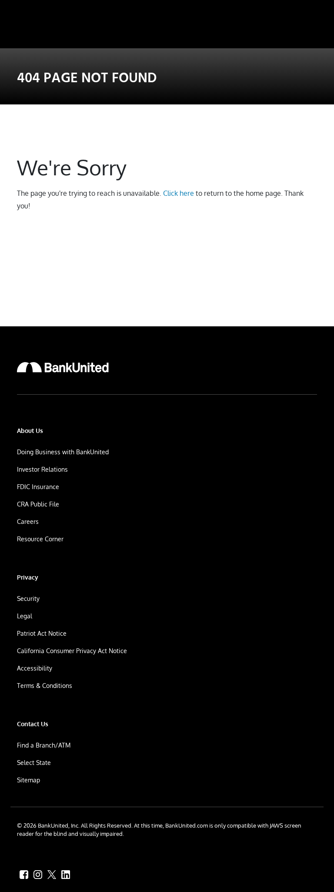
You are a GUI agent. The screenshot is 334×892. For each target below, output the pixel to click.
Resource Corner (40, 539)
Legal (24, 616)
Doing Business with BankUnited (63, 452)
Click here (178, 193)
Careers (28, 521)
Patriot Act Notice (42, 633)
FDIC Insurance (38, 486)
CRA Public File (38, 504)
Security (28, 598)
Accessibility (34, 668)
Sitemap (28, 780)
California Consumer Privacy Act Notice (72, 650)
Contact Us (32, 724)
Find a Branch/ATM (43, 745)
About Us (30, 430)
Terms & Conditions (44, 685)
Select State (34, 762)
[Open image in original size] (63, 367)
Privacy (27, 577)
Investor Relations (42, 469)
